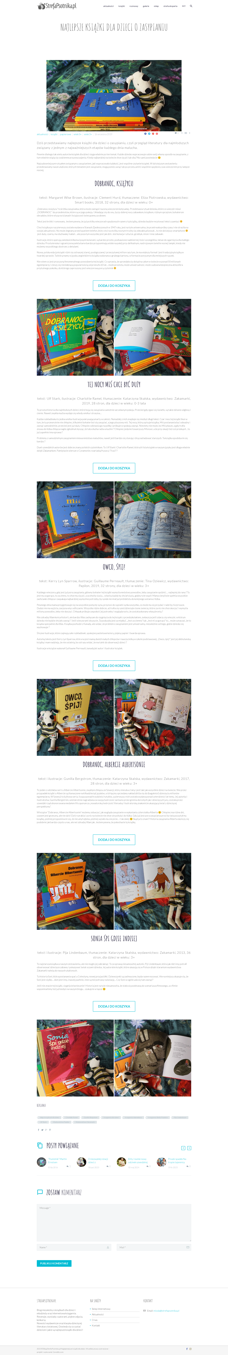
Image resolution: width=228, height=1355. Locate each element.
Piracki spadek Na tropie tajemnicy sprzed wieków (177, 1162)
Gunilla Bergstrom (90, 1117)
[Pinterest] (157, 134)
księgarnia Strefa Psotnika (158, 1117)
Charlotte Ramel (72, 1117)
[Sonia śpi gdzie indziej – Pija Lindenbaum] (75, 1058)
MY (184, 6)
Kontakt (96, 1325)
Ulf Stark (43, 1122)
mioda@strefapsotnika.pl (166, 1310)
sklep (156, 6)
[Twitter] (149, 134)
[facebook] (187, 1349)
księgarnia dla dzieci (111, 1117)
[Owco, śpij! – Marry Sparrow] (75, 717)
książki (121, 6)
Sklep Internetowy (101, 1308)
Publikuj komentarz (54, 1263)
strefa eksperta (170, 6)
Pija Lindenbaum (180, 1117)
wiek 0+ (78, 134)
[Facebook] (145, 134)
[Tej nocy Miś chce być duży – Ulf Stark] (75, 519)
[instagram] (190, 1349)
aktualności (108, 6)
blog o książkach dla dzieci (49, 1117)
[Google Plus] (153, 134)
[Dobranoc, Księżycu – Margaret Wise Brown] (75, 337)
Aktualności (98, 1314)
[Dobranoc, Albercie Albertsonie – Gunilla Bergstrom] (75, 891)
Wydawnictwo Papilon (61, 1122)
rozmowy (134, 6)
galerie (146, 6)
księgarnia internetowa (133, 1117)
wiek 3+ (88, 134)
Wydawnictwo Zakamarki (85, 1122)
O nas (95, 1319)
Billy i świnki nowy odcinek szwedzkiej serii (138, 1162)
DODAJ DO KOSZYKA (114, 286)
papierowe (65, 134)
